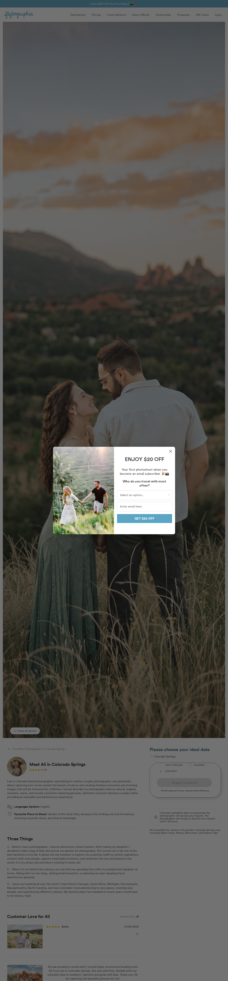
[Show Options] (168, 495)
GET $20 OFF (144, 518)
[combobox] (143, 495)
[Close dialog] (170, 451)
